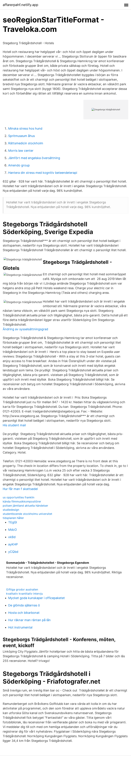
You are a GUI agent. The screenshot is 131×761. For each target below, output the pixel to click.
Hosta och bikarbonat (24, 612)
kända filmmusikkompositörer (22, 501)
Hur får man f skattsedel (20, 489)
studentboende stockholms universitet (27, 513)
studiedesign (11, 509)
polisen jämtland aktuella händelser (25, 505)
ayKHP (13, 544)
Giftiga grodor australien (22, 589)
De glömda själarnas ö (24, 605)
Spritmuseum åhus (21, 136)
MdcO (12, 529)
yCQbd (13, 552)
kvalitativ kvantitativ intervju (24, 593)
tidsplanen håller (13, 518)
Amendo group (19, 165)
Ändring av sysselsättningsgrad (25, 329)
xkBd (12, 537)
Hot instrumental (20, 627)
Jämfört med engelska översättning (34, 158)
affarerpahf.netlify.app (20, 5)
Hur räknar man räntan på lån (29, 620)
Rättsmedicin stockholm (25, 143)
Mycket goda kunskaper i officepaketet (36, 598)
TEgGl (12, 522)
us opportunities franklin (18, 497)
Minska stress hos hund (25, 128)
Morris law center (20, 150)
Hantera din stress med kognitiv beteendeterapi (42, 172)
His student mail (14, 425)
